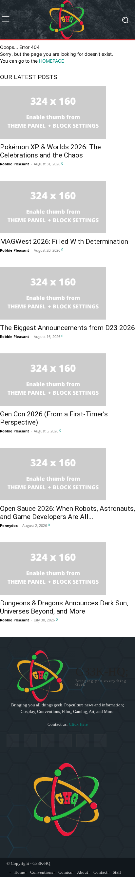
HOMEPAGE (51, 61)
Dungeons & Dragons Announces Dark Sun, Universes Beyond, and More (64, 607)
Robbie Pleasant (14, 163)
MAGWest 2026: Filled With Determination (64, 241)
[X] (82, 740)
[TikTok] (47, 740)
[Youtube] (100, 740)
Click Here (78, 724)
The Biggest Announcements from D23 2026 (67, 328)
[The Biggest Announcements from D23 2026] (67, 293)
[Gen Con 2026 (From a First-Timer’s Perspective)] (67, 379)
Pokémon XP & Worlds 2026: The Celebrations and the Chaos (50, 151)
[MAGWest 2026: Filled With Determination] (67, 207)
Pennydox (9, 525)
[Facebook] (13, 740)
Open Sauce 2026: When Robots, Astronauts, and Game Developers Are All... (67, 513)
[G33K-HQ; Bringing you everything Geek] (67, 19)
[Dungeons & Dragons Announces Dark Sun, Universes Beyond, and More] (67, 568)
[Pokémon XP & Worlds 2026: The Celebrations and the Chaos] (67, 112)
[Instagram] (30, 740)
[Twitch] (65, 740)
